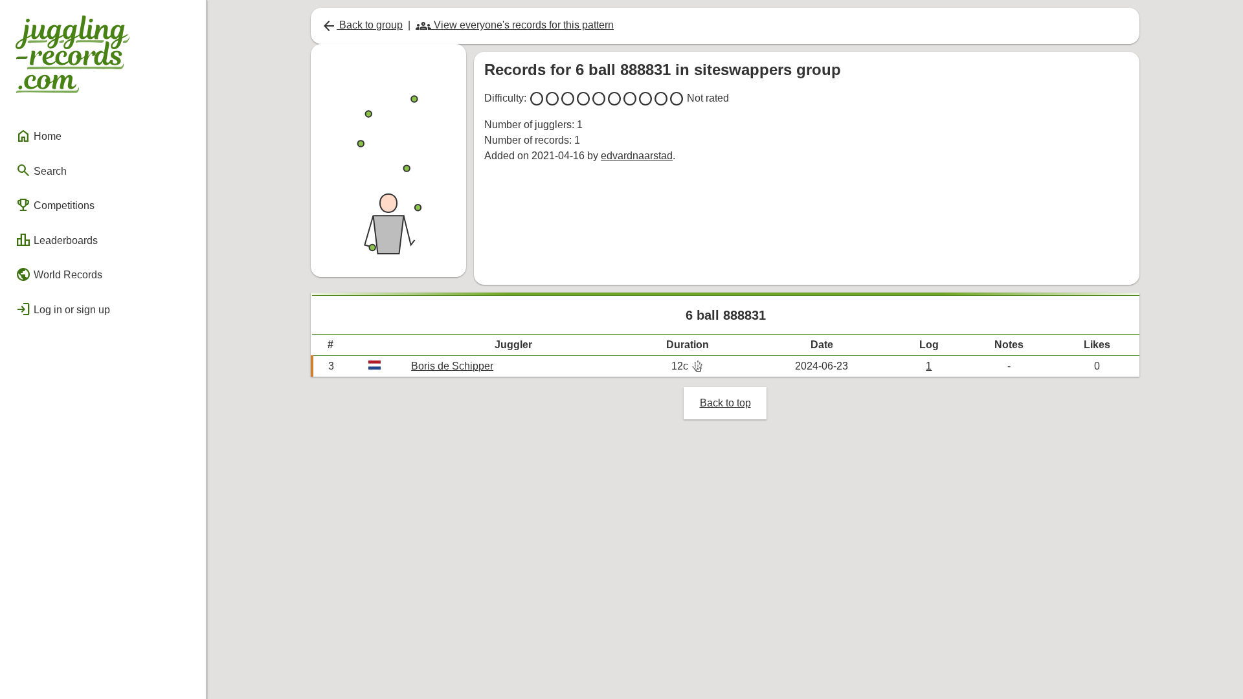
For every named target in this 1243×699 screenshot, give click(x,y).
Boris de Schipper (452, 366)
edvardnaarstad (637, 155)
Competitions (55, 205)
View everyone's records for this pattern (515, 24)
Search (41, 170)
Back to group (362, 24)
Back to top (725, 402)
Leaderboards (57, 240)
